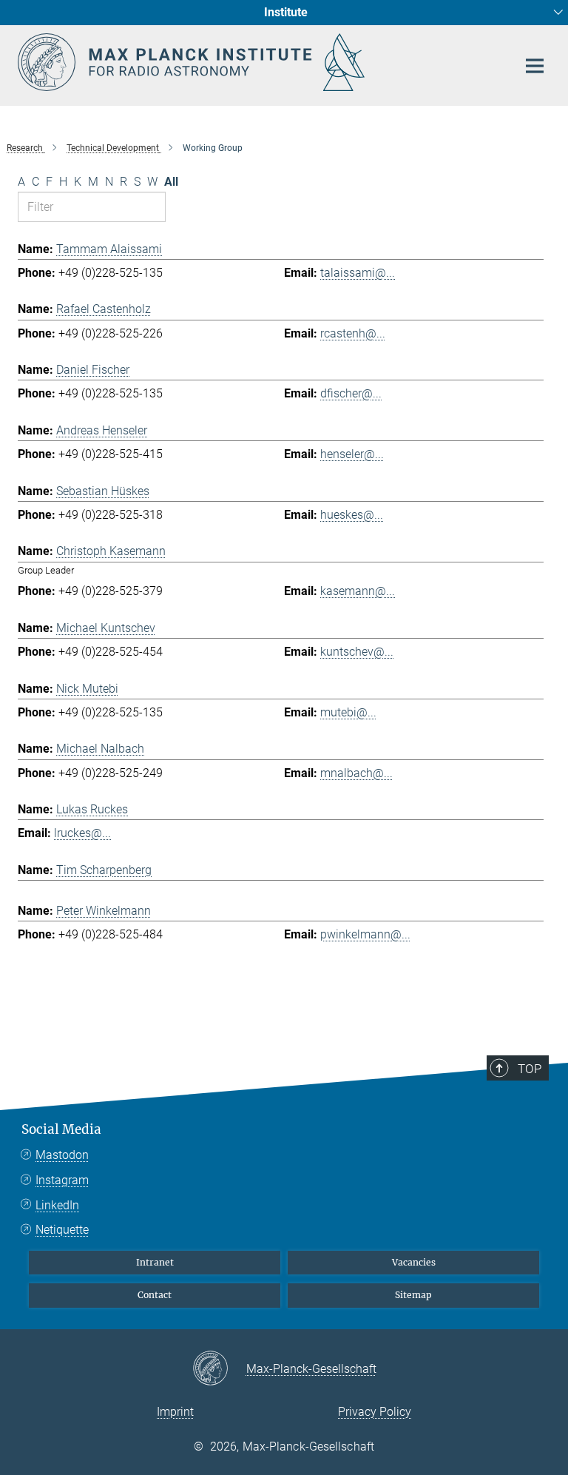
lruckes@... (82, 833)
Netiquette (62, 1230)
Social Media (61, 1129)
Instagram (62, 1180)
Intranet (155, 1262)
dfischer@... (351, 393)
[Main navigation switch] (535, 66)
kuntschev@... (356, 652)
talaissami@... (357, 273)
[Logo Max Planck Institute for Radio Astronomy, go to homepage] (258, 62)
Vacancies (414, 1262)
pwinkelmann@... (365, 934)
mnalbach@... (356, 773)
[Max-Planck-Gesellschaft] (219, 1369)
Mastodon (62, 1155)
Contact (155, 1294)
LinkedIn (57, 1205)
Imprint (175, 1412)
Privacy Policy (374, 1412)
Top (529, 1068)
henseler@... (352, 454)
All (171, 182)
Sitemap (413, 1294)
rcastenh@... (352, 333)
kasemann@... (357, 591)
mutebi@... (348, 712)
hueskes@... (351, 515)
